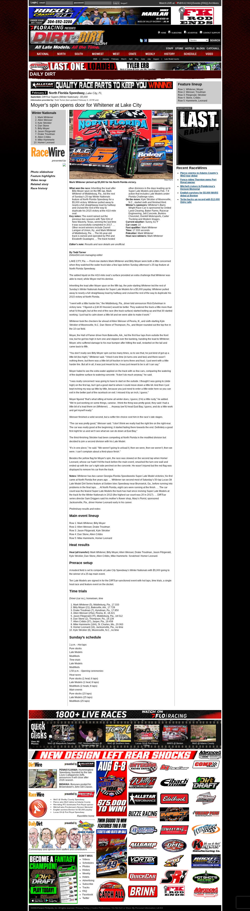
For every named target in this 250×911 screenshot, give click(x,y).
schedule (191, 53)
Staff (169, 48)
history (170, 53)
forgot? (124, 3)
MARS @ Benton (175, 743)
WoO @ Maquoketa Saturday (62, 743)
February (115, 59)
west (116, 53)
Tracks (85, 887)
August (156, 59)
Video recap (38, 180)
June (143, 59)
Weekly (86, 873)
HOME (163, 33)
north (62, 53)
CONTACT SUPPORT (211, 33)
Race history (39, 188)
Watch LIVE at (167, 3)
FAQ (204, 3)
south (79, 53)
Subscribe (87, 884)
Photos (86, 866)
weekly (150, 53)
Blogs (200, 48)
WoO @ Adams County (203, 743)
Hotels (190, 48)
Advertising (88, 880)
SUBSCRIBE (176, 33)
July (149, 59)
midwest (98, 53)
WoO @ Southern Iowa (118, 743)
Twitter (85, 898)
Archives (214, 3)
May (136, 59)
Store (179, 48)
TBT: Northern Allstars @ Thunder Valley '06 (90, 744)
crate (132, 53)
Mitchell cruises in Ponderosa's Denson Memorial (197, 187)
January (106, 59)
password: (79, 3)
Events (196, 3)
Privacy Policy (83, 908)
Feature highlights (43, 176)
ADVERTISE (192, 33)
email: (42, 3)
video (211, 53)
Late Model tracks (171, 59)
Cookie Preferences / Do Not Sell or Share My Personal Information (123, 908)
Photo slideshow (42, 171)
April (130, 59)
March (123, 59)
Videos (86, 859)
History (86, 870)
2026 (95, 59)
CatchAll (213, 48)
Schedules (88, 863)
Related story (39, 184)
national (41, 53)
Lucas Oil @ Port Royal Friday (147, 744)
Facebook (87, 894)
